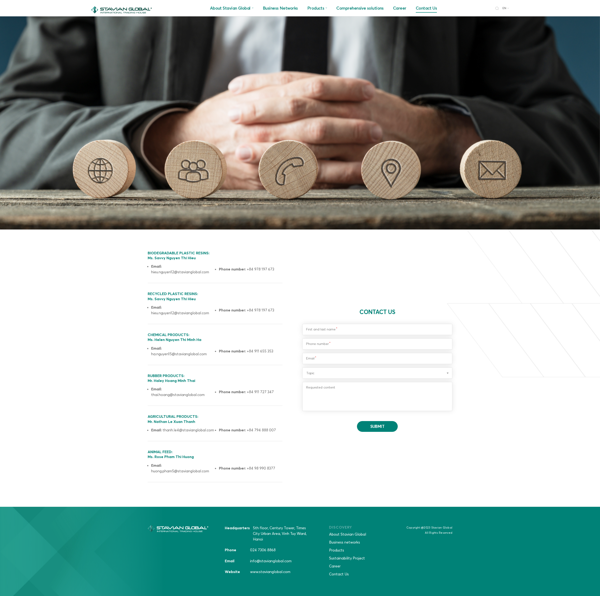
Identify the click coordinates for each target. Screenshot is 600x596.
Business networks (344, 542)
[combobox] (377, 373)
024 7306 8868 (263, 550)
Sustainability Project (347, 558)
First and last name (321, 329)
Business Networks (280, 8)
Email (310, 358)
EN (504, 8)
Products (315, 8)
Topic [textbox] (310, 373)
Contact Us (426, 8)
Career (399, 8)
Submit (377, 426)
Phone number (317, 344)
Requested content (320, 387)
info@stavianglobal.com (271, 561)
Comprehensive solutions (360, 8)
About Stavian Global (230, 8)
